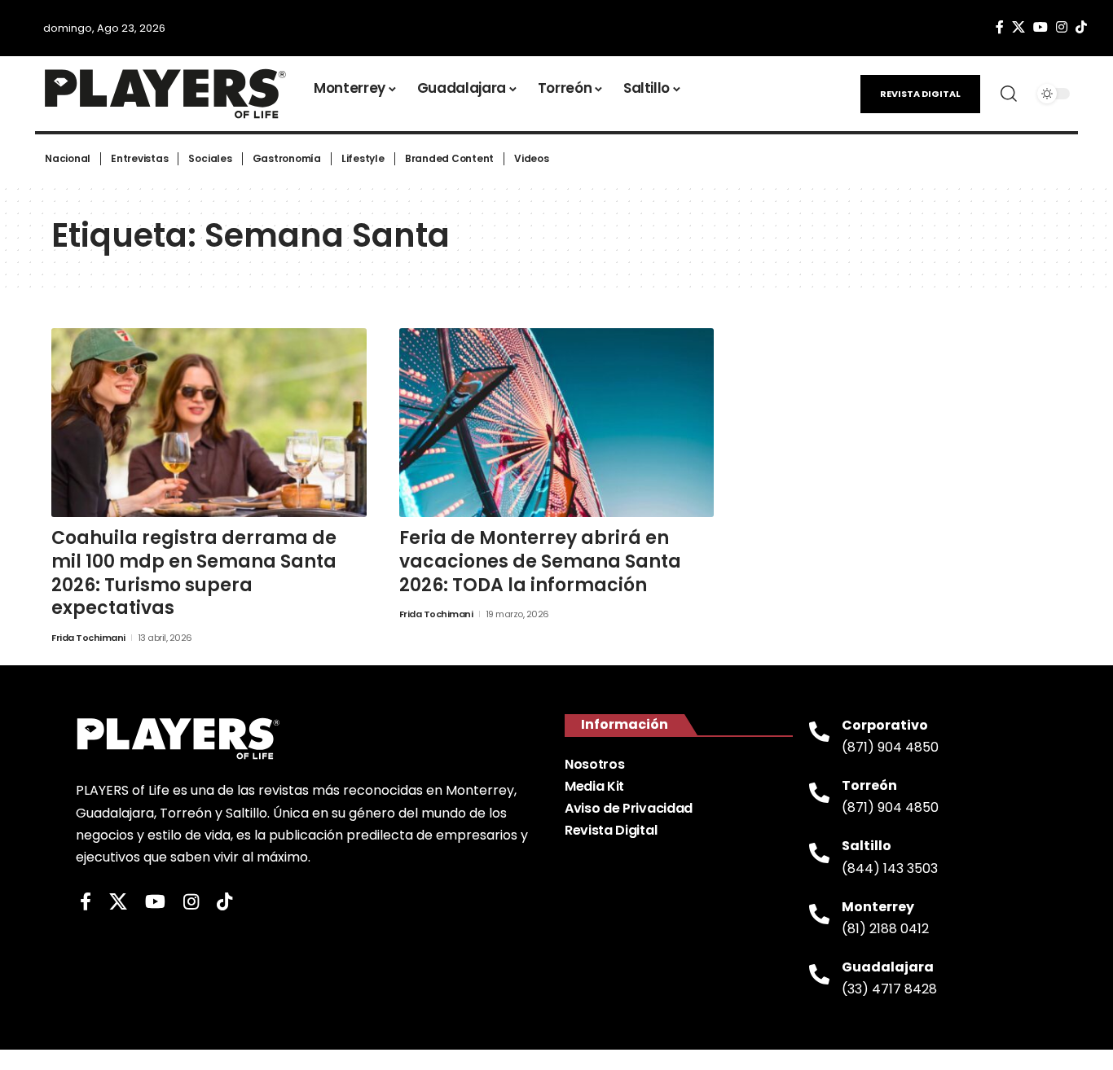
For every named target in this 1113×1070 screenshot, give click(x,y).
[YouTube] (1040, 27)
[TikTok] (1081, 27)
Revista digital (920, 93)
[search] (1009, 93)
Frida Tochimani (88, 637)
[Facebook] (1000, 27)
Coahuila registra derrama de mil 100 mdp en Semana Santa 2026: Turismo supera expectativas (194, 573)
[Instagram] (1061, 27)
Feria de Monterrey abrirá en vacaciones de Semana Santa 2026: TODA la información (540, 561)
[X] (1018, 27)
